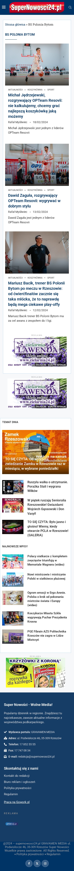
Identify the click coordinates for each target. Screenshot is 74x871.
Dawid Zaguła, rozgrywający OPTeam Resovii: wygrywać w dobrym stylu (34, 200)
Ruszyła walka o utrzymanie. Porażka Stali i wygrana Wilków (47, 486)
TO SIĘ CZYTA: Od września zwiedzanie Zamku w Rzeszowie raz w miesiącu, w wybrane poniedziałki (35, 464)
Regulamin (53, 854)
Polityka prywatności (30, 854)
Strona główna (15, 24)
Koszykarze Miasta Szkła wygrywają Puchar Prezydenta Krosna (47, 617)
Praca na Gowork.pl (17, 802)
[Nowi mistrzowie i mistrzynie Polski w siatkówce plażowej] (12, 579)
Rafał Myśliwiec (17, 122)
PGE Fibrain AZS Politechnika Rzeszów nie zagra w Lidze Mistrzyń (46, 636)
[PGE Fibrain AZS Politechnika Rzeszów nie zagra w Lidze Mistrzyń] (12, 636)
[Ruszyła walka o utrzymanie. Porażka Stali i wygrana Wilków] (12, 487)
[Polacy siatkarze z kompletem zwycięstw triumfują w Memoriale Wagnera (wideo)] (12, 561)
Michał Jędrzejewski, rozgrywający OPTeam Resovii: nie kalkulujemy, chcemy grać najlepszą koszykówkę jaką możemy (35, 106)
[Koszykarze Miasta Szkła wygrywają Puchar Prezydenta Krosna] (12, 618)
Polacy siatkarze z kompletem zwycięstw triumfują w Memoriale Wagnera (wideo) (47, 560)
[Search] (70, 7)
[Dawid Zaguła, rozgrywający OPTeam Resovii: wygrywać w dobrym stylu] (37, 165)
